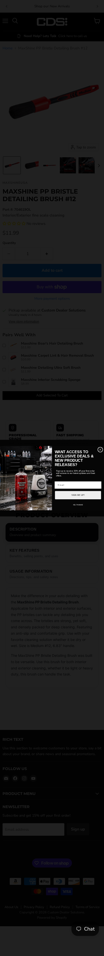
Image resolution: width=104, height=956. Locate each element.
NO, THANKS (78, 505)
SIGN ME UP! (78, 495)
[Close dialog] (100, 449)
